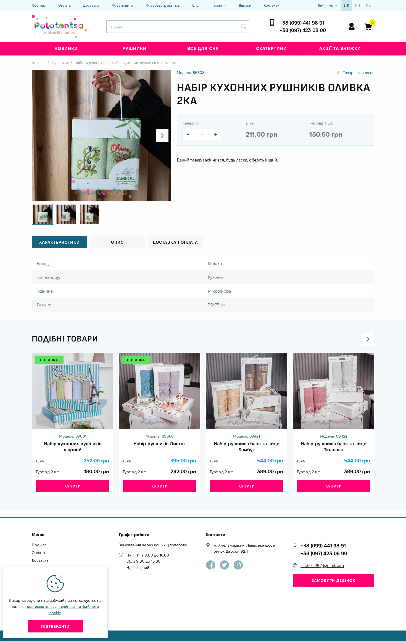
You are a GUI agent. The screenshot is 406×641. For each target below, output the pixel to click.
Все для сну (203, 48)
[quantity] (188, 134)
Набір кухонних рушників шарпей (72, 446)
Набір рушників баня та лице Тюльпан (334, 446)
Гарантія (219, 5)
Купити (72, 486)
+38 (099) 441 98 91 (302, 22)
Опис (117, 242)
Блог (196, 5)
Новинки (66, 48)
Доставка (91, 5)
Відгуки (245, 5)
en (357, 5)
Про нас (39, 5)
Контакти (272, 5)
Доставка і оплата (175, 242)
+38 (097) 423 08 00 (303, 30)
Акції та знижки (340, 48)
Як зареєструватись (163, 5)
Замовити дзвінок (333, 580)
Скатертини (271, 48)
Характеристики (59, 242)
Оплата (64, 5)
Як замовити (122, 5)
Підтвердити (55, 626)
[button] (162, 135)
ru (369, 5)
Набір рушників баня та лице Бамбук (247, 446)
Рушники (134, 48)
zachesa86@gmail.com (322, 565)
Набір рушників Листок (159, 443)
